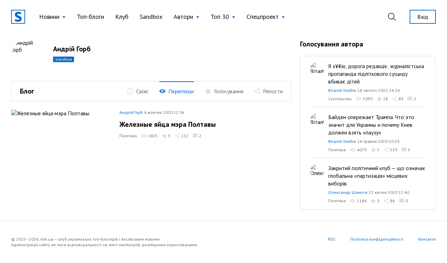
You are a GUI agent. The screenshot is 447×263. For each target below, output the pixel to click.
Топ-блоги (90, 17)
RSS (331, 239)
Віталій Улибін (342, 90)
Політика (128, 135)
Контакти (427, 239)
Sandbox (151, 17)
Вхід (422, 16)
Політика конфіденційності (376, 239)
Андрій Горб (71, 48)
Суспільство (340, 98)
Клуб (122, 17)
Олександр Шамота (347, 192)
